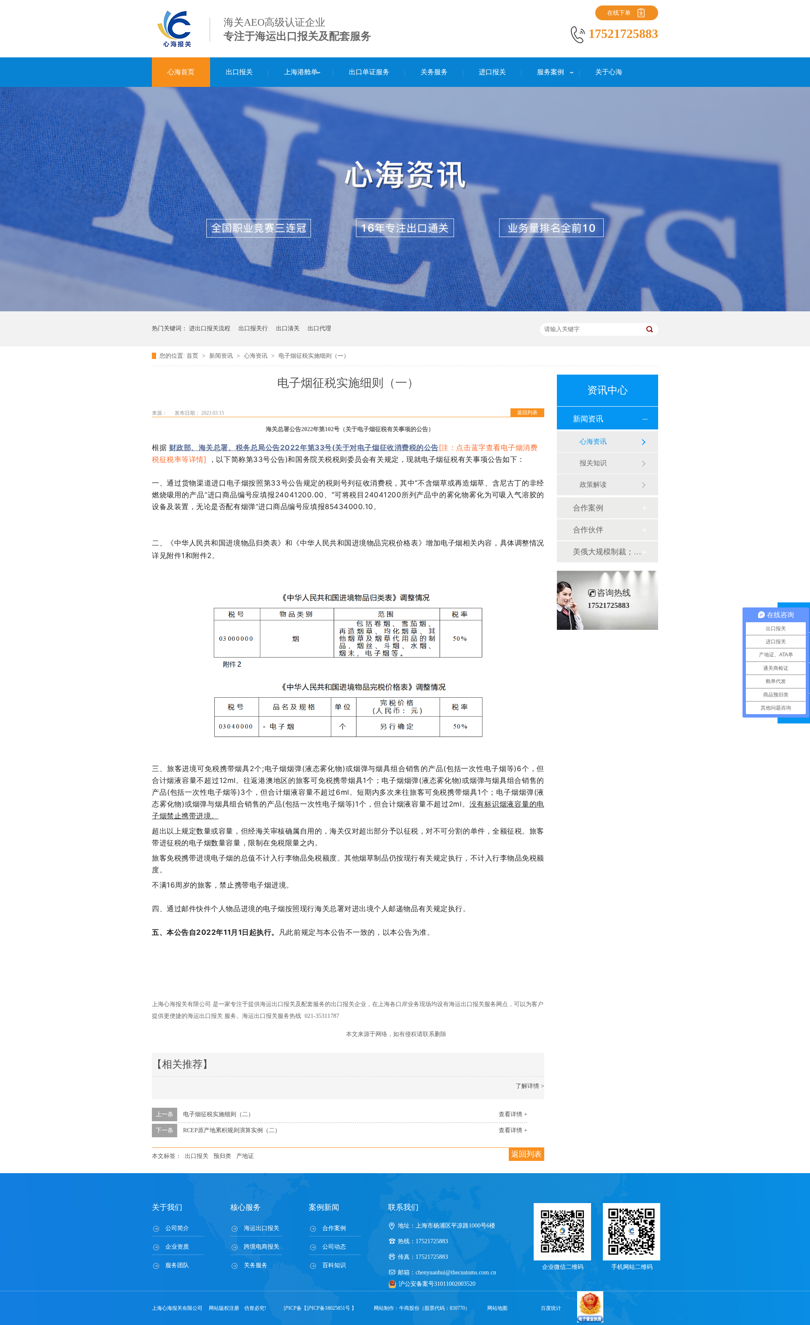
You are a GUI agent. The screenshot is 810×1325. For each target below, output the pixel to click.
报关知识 (593, 463)
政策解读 (593, 484)
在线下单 (619, 13)
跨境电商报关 (261, 1247)
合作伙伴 (588, 530)
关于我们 (167, 1207)
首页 (193, 356)
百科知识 (334, 1265)
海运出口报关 (261, 1228)
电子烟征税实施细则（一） (313, 356)
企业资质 (177, 1247)
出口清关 (288, 328)
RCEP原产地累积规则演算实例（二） (232, 1130)
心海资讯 (256, 356)
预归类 (222, 1156)
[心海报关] (175, 46)
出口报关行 (253, 328)
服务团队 (177, 1265)
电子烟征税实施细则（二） (218, 1114)
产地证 (245, 1156)
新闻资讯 (222, 356)
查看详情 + (513, 1114)
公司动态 (334, 1247)
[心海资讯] (405, 309)
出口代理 (319, 328)
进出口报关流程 (209, 328)
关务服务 (255, 1265)
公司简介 (177, 1228)
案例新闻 (324, 1207)
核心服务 (245, 1207)
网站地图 (497, 1308)
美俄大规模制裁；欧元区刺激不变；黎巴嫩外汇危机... (607, 552)
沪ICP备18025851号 (328, 1308)
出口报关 (196, 1156)
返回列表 (527, 413)
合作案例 (588, 508)
